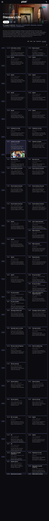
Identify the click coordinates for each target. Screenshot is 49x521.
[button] (46, 45)
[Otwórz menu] (2, 2)
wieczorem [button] (38, 41)
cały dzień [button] (44, 41)
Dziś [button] (28, 41)
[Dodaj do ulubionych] (11, 22)
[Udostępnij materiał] (14, 22)
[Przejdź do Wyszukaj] (46, 1)
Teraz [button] (31, 41)
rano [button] (34, 41)
